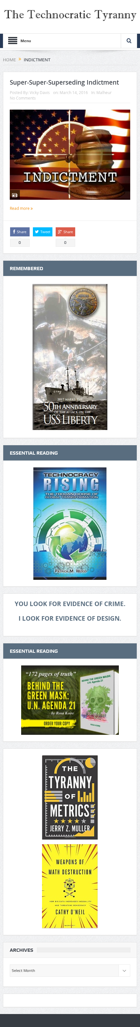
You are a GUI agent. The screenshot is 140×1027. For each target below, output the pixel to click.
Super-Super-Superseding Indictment (64, 82)
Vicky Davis (40, 92)
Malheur (104, 92)
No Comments (23, 98)
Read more (20, 208)
